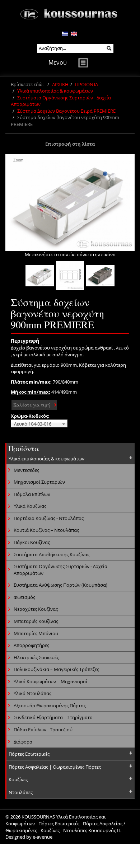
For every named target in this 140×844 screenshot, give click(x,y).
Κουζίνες (18, 779)
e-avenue (42, 837)
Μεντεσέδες (26, 470)
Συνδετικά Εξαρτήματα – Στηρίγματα (53, 717)
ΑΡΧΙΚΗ (60, 84)
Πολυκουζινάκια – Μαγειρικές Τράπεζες (56, 669)
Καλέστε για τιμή (31, 405)
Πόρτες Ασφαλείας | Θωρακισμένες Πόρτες (55, 767)
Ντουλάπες (21, 792)
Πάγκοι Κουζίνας (32, 542)
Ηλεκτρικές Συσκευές (36, 657)
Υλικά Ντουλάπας (32, 693)
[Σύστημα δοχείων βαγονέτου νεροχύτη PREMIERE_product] (70, 275)
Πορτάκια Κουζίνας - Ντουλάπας (49, 518)
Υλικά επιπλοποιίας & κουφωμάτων (55, 91)
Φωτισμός (24, 597)
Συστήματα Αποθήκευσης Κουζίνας (51, 554)
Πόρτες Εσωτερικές (29, 754)
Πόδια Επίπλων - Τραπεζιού (43, 729)
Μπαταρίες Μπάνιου (36, 633)
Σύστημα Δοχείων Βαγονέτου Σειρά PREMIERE (66, 111)
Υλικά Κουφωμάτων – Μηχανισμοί (50, 681)
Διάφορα (23, 741)
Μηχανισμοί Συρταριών (39, 482)
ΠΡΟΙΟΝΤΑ (86, 84)
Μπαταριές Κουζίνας (36, 621)
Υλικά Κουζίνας (30, 506)
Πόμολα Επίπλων (32, 494)
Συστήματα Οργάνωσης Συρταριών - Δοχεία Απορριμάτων (60, 569)
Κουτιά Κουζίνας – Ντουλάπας (46, 530)
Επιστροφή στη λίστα (70, 144)
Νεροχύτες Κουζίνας (36, 609)
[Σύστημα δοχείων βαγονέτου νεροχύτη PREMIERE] (39, 275)
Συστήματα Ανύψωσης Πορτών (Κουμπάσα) (60, 585)
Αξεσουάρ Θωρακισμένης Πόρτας (50, 705)
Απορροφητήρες (31, 645)
